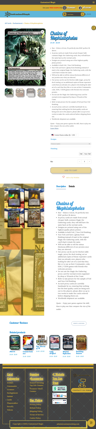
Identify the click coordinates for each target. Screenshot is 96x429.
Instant (10, 396)
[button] (42, 31)
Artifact (10, 383)
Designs (53, 139)
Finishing (54, 148)
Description (61, 186)
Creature (10, 389)
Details (72, 186)
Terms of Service (37, 415)
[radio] (81, 153)
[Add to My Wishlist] (22, 347)
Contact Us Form (82, 390)
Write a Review (78, 323)
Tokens (10, 410)
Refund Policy (35, 408)
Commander (12, 386)
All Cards (8, 23)
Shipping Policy (36, 411)
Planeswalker (12, 403)
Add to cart (70, 170)
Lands (9, 400)
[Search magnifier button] (82, 14)
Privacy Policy (35, 404)
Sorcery (10, 406)
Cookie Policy (35, 418)
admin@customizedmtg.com (68, 424)
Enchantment (18, 23)
